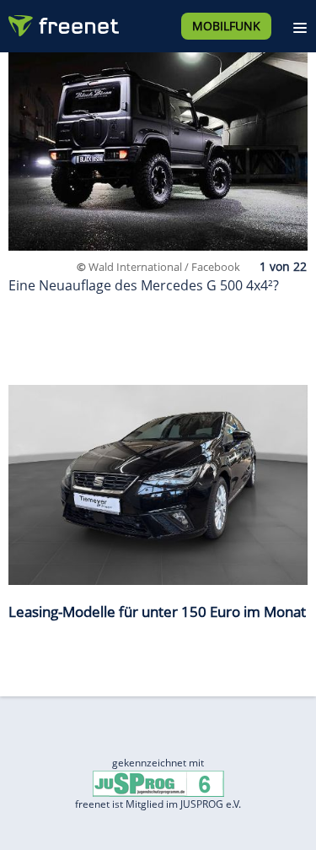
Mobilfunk (226, 26)
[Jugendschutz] (158, 782)
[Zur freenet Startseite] (62, 22)
